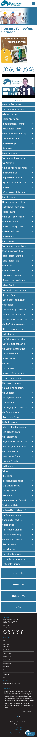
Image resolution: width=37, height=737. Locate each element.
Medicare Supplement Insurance (13, 480)
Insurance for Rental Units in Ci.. (13, 373)
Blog (4, 677)
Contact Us (6, 674)
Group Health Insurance (10, 221)
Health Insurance (8, 368)
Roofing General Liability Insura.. (13, 206)
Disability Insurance (9, 490)
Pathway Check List (9, 285)
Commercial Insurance (9, 153)
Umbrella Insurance (8, 197)
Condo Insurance (8, 524)
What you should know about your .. (14, 157)
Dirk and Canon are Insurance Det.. (14, 558)
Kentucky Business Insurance (12, 397)
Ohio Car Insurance (8, 392)
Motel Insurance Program (11, 417)
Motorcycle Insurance (9, 544)
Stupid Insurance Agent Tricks (12, 250)
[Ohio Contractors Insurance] (18, 16)
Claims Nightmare (8, 241)
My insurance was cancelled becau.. (14, 280)
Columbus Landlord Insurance (12, 539)
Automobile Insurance (9, 113)
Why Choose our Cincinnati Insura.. (14, 245)
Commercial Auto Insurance (11, 104)
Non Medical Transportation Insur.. (14, 338)
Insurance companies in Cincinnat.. (14, 123)
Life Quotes (6, 666)
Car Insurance (7, 265)
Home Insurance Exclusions (11, 275)
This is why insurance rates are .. (13, 329)
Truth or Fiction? (8, 495)
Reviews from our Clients (11, 456)
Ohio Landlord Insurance (10, 451)
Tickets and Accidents (10, 505)
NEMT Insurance (8, 402)
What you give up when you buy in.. (14, 289)
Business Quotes (7, 670)
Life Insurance (7, 148)
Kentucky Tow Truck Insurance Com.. (14, 319)
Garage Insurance (8, 304)
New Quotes (6, 644)
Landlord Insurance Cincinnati (12, 255)
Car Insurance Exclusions (10, 270)
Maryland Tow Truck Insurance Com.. (14, 441)
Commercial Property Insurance (13, 216)
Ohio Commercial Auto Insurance (13, 348)
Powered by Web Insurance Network (15, 733)
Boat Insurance (7, 466)
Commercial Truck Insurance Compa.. (15, 133)
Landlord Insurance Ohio (10, 260)
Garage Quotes (7, 656)
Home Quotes (6, 650)
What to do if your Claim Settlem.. (14, 343)
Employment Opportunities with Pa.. (14, 510)
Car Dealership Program (10, 231)
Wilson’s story (7, 470)
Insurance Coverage (9, 143)
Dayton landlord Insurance (11, 563)
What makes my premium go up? (13, 299)
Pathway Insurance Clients (11, 128)
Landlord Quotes (7, 663)
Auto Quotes (6, 646)
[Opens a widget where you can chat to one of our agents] (30, 734)
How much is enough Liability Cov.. (14, 309)
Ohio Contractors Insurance (11, 382)
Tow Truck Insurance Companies (13, 109)
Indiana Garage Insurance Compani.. (14, 446)
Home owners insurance (10, 138)
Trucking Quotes (7, 653)
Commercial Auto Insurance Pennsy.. (14, 167)
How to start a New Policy (11, 534)
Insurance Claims (8, 236)
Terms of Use (18, 729)
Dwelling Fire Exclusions (10, 353)
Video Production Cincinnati (12, 529)
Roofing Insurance (8, 333)
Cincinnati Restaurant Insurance (13, 387)
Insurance (5, 187)
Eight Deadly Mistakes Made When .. (15, 182)
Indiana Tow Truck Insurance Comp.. (14, 426)
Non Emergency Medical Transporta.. (15, 407)
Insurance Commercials (10, 172)
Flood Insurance (7, 475)
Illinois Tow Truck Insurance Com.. (14, 314)
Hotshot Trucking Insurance (12, 377)
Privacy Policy (18, 727)
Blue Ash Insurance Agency (11, 514)
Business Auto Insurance (10, 118)
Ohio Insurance (7, 363)
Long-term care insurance (11, 485)
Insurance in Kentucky (9, 358)
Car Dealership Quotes (8, 660)
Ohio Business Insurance (10, 412)
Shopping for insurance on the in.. (13, 201)
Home (4, 641)
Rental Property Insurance (11, 431)
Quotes (18, 573)
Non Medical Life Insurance (11, 554)
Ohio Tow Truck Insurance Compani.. (14, 324)
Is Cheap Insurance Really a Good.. (14, 192)
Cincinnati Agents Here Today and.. (14, 500)
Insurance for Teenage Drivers (12, 226)
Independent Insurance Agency (12, 177)
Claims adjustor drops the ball (12, 519)
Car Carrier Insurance (9, 421)
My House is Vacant (9, 294)
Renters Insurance (8, 549)
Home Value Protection (10, 461)
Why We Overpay (8, 162)
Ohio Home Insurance (9, 436)
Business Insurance (8, 211)
